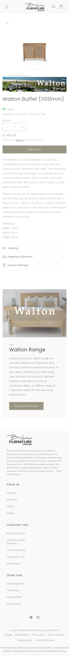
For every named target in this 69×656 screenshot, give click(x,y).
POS (38, 630)
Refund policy (21, 635)
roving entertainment (22, 651)
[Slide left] (27, 69)
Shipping (20, 140)
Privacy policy (38, 635)
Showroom (12, 499)
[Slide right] (42, 69)
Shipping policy (24, 640)
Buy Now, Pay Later (16, 533)
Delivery (11, 506)
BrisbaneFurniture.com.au (31, 451)
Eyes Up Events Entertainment (37, 647)
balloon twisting (58, 651)
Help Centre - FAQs (16, 557)
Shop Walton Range (26, 405)
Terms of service (56, 635)
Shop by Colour (14, 604)
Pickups (10, 513)
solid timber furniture (35, 461)
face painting (39, 651)
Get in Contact (14, 563)
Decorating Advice (15, 583)
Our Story (11, 493)
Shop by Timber (14, 597)
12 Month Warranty (16, 550)
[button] (6, 6)
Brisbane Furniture (26, 630)
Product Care (13, 590)
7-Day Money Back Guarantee (16, 542)
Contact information (45, 640)
